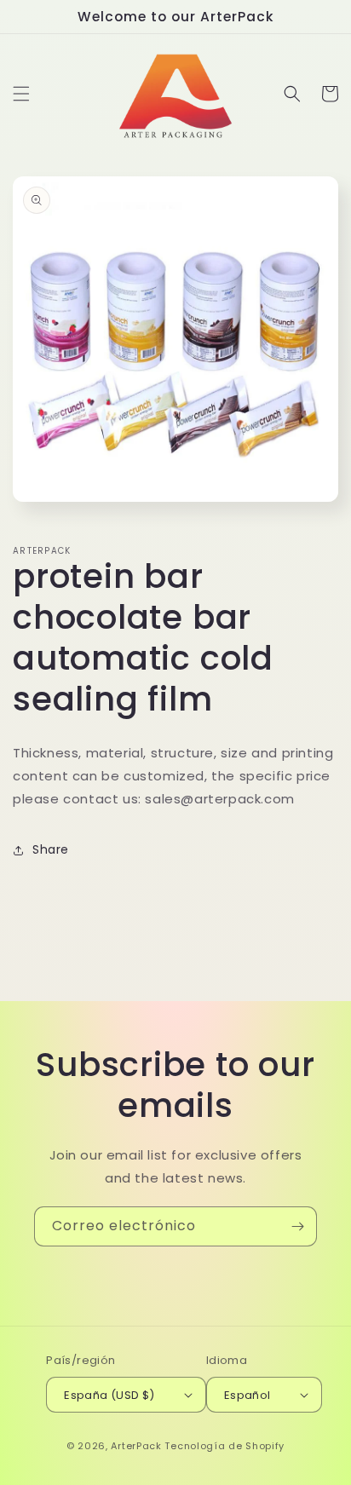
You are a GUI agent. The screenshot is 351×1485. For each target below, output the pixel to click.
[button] (21, 93)
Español (247, 1395)
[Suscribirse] (297, 1226)
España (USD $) (109, 1395)
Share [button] (50, 849)
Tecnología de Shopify (224, 1446)
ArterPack (136, 1446)
